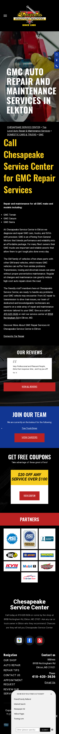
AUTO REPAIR (12, 665)
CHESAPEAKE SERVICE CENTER (23, 127)
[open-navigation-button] (5, 16)
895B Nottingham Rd (13, 619)
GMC (41, 134)
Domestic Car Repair (14, 336)
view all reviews (29, 386)
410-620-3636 (11, 314)
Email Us (50, 682)
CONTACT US (12, 675)
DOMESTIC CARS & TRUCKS (21, 134)
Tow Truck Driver (29, 428)
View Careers (30, 437)
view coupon (29, 495)
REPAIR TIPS (11, 670)
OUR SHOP (10, 660)
